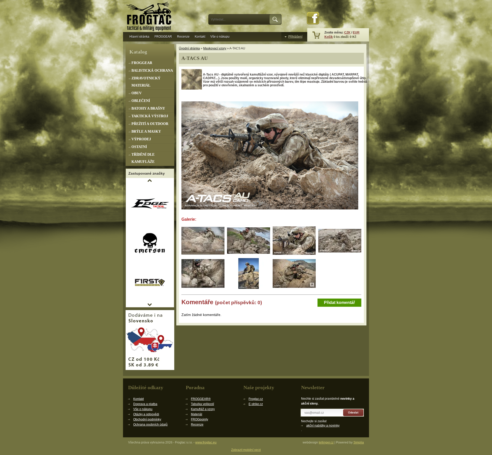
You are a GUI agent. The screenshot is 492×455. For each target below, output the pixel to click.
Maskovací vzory (214, 48)
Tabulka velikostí (202, 404)
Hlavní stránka (139, 36)
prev (150, 180)
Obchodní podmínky (147, 419)
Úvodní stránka (189, 48)
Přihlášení (295, 36)
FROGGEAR (163, 36)
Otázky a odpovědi (146, 414)
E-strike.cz (256, 404)
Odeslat (353, 413)
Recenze (183, 36)
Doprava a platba (145, 404)
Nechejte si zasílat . (320, 425)
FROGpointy (199, 419)
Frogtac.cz (256, 399)
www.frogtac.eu (206, 442)
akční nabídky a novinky (323, 425)
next (150, 304)
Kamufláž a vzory (203, 409)
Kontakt (200, 36)
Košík (328, 37)
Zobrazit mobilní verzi (246, 450)
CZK (347, 32)
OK (276, 19)
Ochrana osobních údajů (150, 424)
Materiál (196, 414)
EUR (356, 32)
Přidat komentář (339, 302)
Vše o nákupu (220, 36)
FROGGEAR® (201, 399)
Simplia (358, 442)
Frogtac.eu (150, 17)
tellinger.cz (326, 442)
